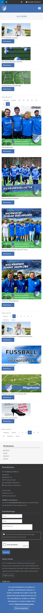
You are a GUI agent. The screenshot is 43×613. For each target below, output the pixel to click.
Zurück (13, 100)
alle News (6, 450)
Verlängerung (7, 147)
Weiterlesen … (7, 40)
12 (38, 433)
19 (23, 100)
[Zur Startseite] (4, 8)
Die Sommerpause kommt (12, 61)
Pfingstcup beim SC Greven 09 (14, 394)
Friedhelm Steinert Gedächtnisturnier (17, 336)
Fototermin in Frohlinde (11, 85)
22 (36, 100)
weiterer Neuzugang (10, 301)
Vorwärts (6, 320)
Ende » (14, 320)
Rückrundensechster (10, 198)
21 (32, 100)
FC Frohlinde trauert (10, 38)
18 (19, 100)
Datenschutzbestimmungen (24, 604)
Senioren (6, 456)
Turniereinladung (8, 365)
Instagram (6, 2)
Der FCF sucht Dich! (9, 418)
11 (34, 433)
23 (3, 104)
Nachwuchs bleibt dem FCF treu (14, 249)
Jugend (5, 459)
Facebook (2, 2)
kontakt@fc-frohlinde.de (33, 2)
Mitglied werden (8, 575)
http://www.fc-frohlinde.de (12, 485)
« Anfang (6, 100)
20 (27, 100)
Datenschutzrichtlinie (9, 537)
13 (3, 436)
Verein (5, 453)
